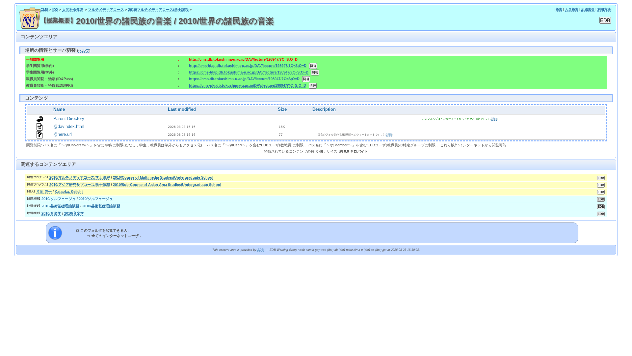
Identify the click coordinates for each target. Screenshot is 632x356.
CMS (44, 10)
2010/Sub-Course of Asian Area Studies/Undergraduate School (167, 185)
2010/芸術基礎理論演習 (60, 206)
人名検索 (571, 9)
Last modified (182, 109)
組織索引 (587, 9)
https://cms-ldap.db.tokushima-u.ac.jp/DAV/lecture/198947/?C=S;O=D (248, 72)
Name (59, 109)
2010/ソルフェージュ (58, 199)
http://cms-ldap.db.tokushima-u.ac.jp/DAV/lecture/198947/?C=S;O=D (247, 66)
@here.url (62, 134)
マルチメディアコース (106, 10)
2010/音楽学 (51, 213)
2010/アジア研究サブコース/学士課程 (79, 185)
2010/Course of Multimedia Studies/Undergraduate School (163, 177)
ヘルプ (83, 50)
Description (324, 109)
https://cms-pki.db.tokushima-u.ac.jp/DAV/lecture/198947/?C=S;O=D (247, 85)
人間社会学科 (73, 10)
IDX (55, 10)
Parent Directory (68, 118)
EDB (260, 250)
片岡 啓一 (44, 191)
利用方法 (604, 9)
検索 (559, 9)
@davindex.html (68, 126)
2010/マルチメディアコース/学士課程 (158, 10)
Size (282, 109)
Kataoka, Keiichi (69, 191)
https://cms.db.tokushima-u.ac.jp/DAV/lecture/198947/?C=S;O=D (244, 79)
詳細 (494, 118)
